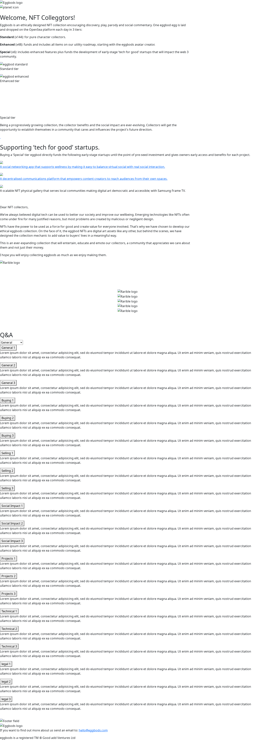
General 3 (8, 383)
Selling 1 (7, 453)
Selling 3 (7, 488)
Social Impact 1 (12, 506)
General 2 (8, 365)
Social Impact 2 (12, 523)
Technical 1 (9, 611)
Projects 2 (8, 576)
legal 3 (6, 699)
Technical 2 (9, 629)
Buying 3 (7, 435)
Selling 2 (7, 471)
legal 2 (6, 681)
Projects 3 (8, 594)
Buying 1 (7, 400)
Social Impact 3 (12, 541)
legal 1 (6, 664)
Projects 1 (8, 558)
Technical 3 (9, 646)
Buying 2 (7, 418)
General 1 (8, 348)
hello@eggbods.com (93, 730)
